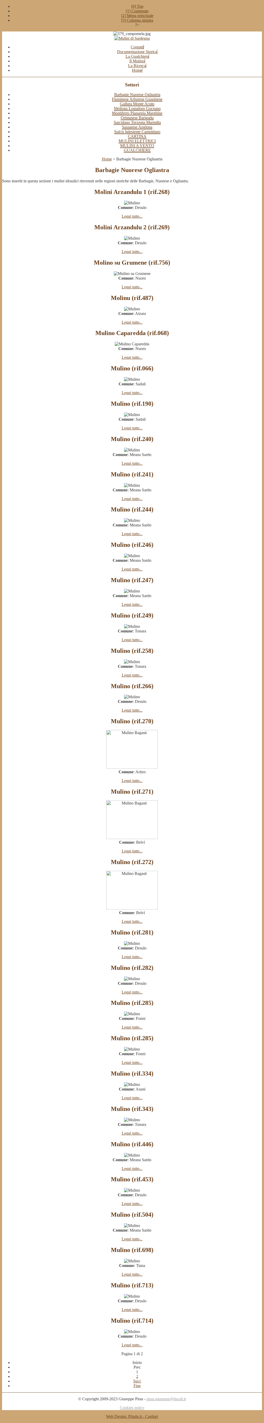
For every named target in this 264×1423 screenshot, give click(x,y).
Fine (137, 1386)
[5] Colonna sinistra (137, 20)
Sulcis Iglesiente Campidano (137, 131)
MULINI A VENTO (137, 145)
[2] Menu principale (137, 15)
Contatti (137, 47)
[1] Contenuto (137, 11)
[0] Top (137, 6)
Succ (137, 1381)
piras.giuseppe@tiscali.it (166, 1399)
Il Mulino (137, 61)
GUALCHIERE (137, 150)
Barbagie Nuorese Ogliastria (137, 94)
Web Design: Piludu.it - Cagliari (132, 1416)
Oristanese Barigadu (137, 118)
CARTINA (137, 136)
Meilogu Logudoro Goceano (137, 108)
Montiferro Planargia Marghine (137, 113)
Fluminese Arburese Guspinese (137, 99)
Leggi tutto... (132, 216)
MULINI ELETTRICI (137, 141)
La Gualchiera (137, 56)
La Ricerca (137, 65)
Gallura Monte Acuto (137, 104)
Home (137, 70)
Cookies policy (132, 1407)
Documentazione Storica (137, 52)
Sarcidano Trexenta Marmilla (137, 122)
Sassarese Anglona (137, 127)
